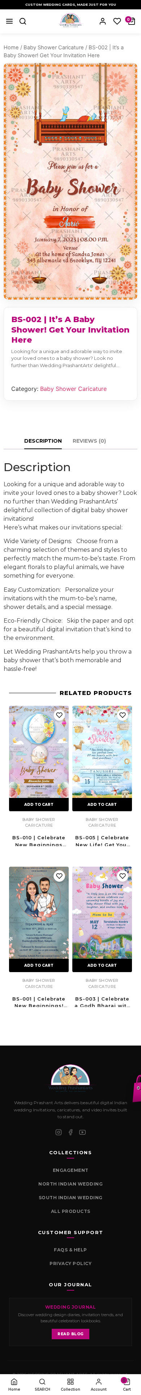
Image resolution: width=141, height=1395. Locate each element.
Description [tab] (43, 441)
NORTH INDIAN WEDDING (70, 1184)
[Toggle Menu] (9, 21)
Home (11, 47)
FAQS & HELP (70, 1249)
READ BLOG (70, 1334)
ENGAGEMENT (71, 1170)
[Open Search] (23, 21)
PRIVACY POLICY (70, 1263)
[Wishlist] (117, 21)
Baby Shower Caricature (54, 47)
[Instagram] (58, 1132)
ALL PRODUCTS (70, 1211)
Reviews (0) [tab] (89, 441)
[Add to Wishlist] (59, 715)
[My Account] (103, 21)
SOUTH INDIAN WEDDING (71, 1197)
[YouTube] (82, 1132)
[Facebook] (70, 1132)
